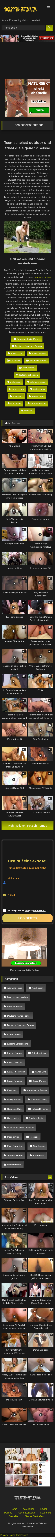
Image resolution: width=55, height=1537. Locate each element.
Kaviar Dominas (14, 1062)
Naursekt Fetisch (43, 277)
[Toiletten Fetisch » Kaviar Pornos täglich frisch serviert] (23, 10)
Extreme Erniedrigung (17, 1044)
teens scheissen (38, 403)
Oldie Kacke (13, 1118)
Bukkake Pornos (15, 1006)
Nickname (13, 878)
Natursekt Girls (14, 1109)
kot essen (17, 396)
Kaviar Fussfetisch (16, 1071)
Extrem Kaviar (14, 1034)
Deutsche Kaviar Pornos (28, 339)
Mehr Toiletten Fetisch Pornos (27, 825)
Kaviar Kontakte (14, 1081)
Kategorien (29, 1509)
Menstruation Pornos (37, 1090)
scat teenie (15, 403)
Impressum (22, 1535)
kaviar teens (39, 389)
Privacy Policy (7, 1535)
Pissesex (34, 1137)
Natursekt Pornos (38, 360)
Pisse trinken (13, 1137)
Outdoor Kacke (36, 1118)
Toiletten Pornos (15, 1155)
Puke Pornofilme (15, 1146)
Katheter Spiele (39, 1053)
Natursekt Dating (39, 1099)
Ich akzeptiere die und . (27, 910)
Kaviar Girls (16, 353)
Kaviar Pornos (39, 353)
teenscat (28, 410)
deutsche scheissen (28, 375)
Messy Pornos (14, 1099)
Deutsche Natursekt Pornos (28, 346)
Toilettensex (38, 1155)
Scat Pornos (28, 367)
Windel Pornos (14, 1164)
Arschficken (37, 988)
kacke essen (18, 389)
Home (14, 1509)
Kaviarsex (15, 360)
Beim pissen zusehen (17, 997)
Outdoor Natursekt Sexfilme (20, 1127)
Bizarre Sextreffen (34, 1516)
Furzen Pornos (14, 1053)
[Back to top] (45, 1528)
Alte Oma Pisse (14, 988)
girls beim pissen (38, 382)
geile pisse (15, 382)
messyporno (38, 396)
